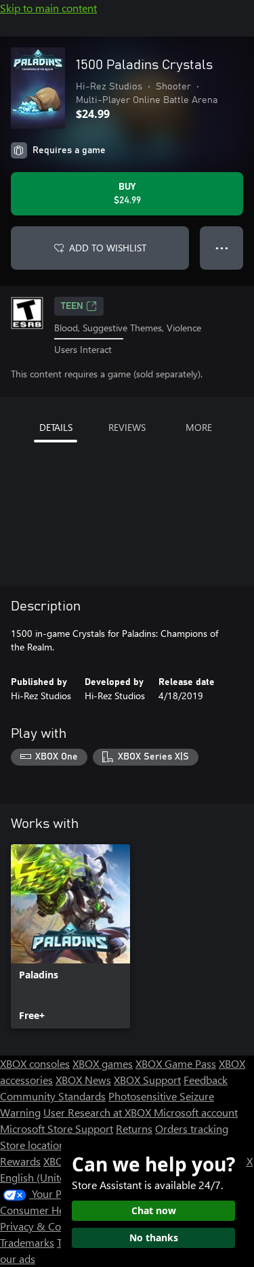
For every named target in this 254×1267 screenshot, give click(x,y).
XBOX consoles (35, 1063)
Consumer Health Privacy (59, 1210)
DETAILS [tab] (55, 427)
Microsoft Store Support (56, 1128)
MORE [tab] (199, 427)
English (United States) (53, 1177)
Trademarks (27, 1242)
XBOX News (83, 1080)
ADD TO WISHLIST (107, 247)
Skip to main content (48, 8)
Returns (134, 1128)
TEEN (72, 306)
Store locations (35, 1145)
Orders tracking (191, 1128)
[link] (70, 936)
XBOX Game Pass (175, 1063)
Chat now (153, 1210)
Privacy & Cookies (42, 1226)
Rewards (20, 1161)
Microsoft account (196, 1112)
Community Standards (53, 1096)
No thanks (153, 1237)
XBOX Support (147, 1080)
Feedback (206, 1080)
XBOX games (102, 1063)
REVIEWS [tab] (127, 427)
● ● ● (221, 247)
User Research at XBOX (98, 1112)
